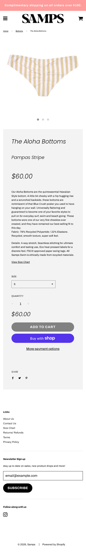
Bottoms (19, 31)
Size (13, 276)
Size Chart (9, 428)
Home (5, 31)
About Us (8, 418)
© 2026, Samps (26, 544)
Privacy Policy (11, 442)
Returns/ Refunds (13, 432)
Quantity (17, 296)
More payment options (42, 349)
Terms (6, 437)
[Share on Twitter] (19, 378)
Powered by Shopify (53, 544)
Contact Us (9, 423)
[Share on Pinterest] (26, 378)
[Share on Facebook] (13, 378)
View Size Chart (20, 262)
